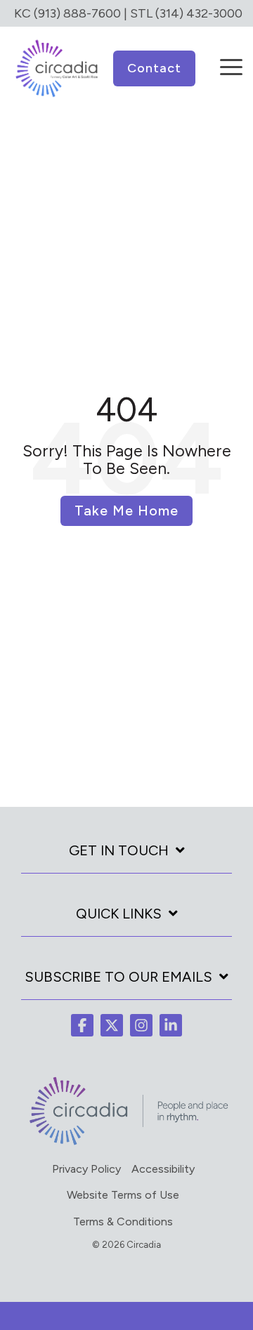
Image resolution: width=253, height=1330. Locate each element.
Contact (154, 68)
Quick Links (119, 913)
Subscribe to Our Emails (118, 976)
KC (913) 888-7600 (67, 13)
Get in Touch (119, 850)
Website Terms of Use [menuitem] (123, 1194)
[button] (231, 58)
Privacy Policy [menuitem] (86, 1169)
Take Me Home (126, 510)
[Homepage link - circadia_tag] (126, 1142)
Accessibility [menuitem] (163, 1169)
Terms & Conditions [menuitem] (123, 1221)
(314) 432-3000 (198, 13)
